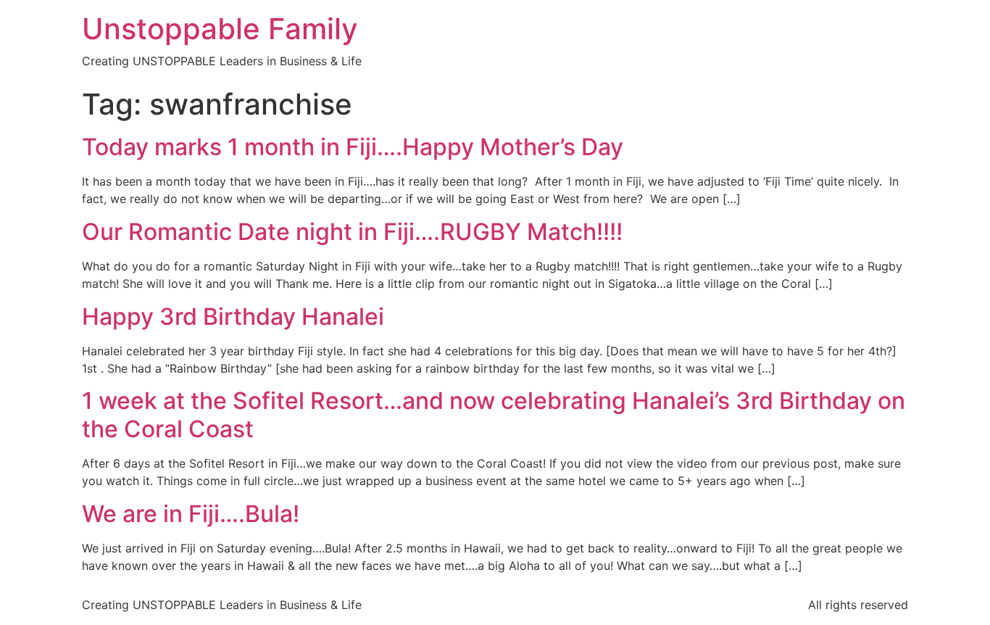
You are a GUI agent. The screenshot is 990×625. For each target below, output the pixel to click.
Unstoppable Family (220, 28)
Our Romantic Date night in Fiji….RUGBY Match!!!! (352, 232)
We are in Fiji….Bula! (190, 514)
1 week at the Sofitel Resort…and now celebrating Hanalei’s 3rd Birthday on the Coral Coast (493, 414)
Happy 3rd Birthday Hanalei (233, 316)
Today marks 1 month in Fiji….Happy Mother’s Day (352, 147)
